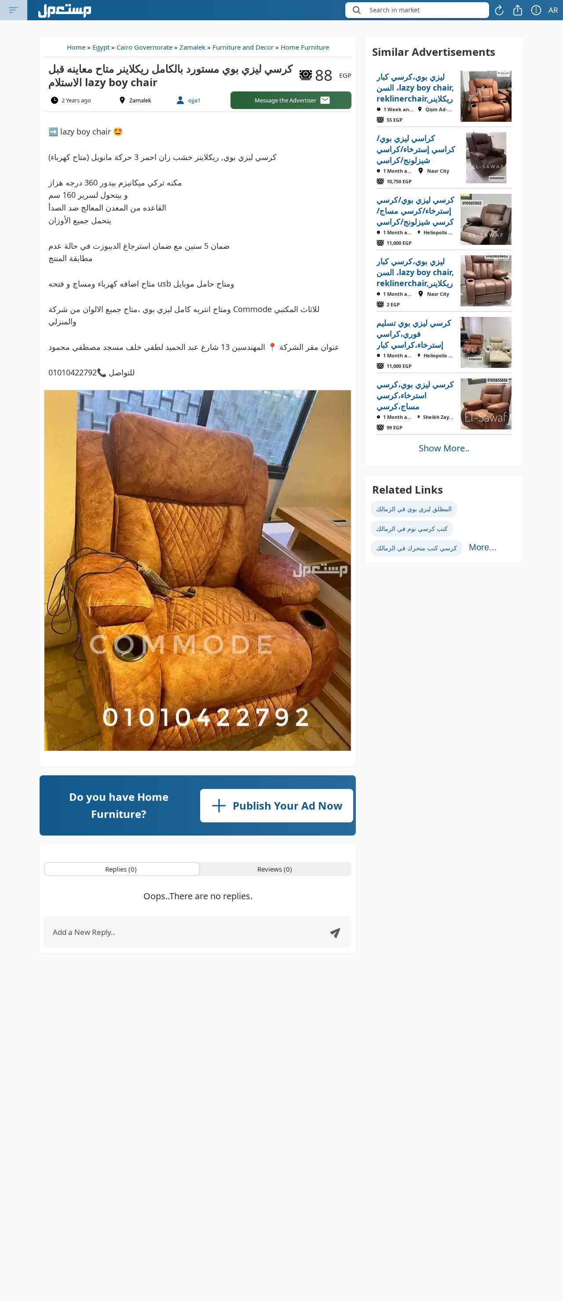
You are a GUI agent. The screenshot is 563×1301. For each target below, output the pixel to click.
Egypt (101, 47)
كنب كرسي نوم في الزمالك (412, 528)
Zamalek (192, 47)
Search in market (394, 10)
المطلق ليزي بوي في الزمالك (414, 509)
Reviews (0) (274, 869)
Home (76, 47)
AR (553, 10)
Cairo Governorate (144, 47)
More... (483, 547)
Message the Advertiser (285, 100)
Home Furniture (305, 47)
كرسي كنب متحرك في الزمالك (416, 548)
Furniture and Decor (243, 47)
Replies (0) (121, 869)
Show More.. (444, 448)
